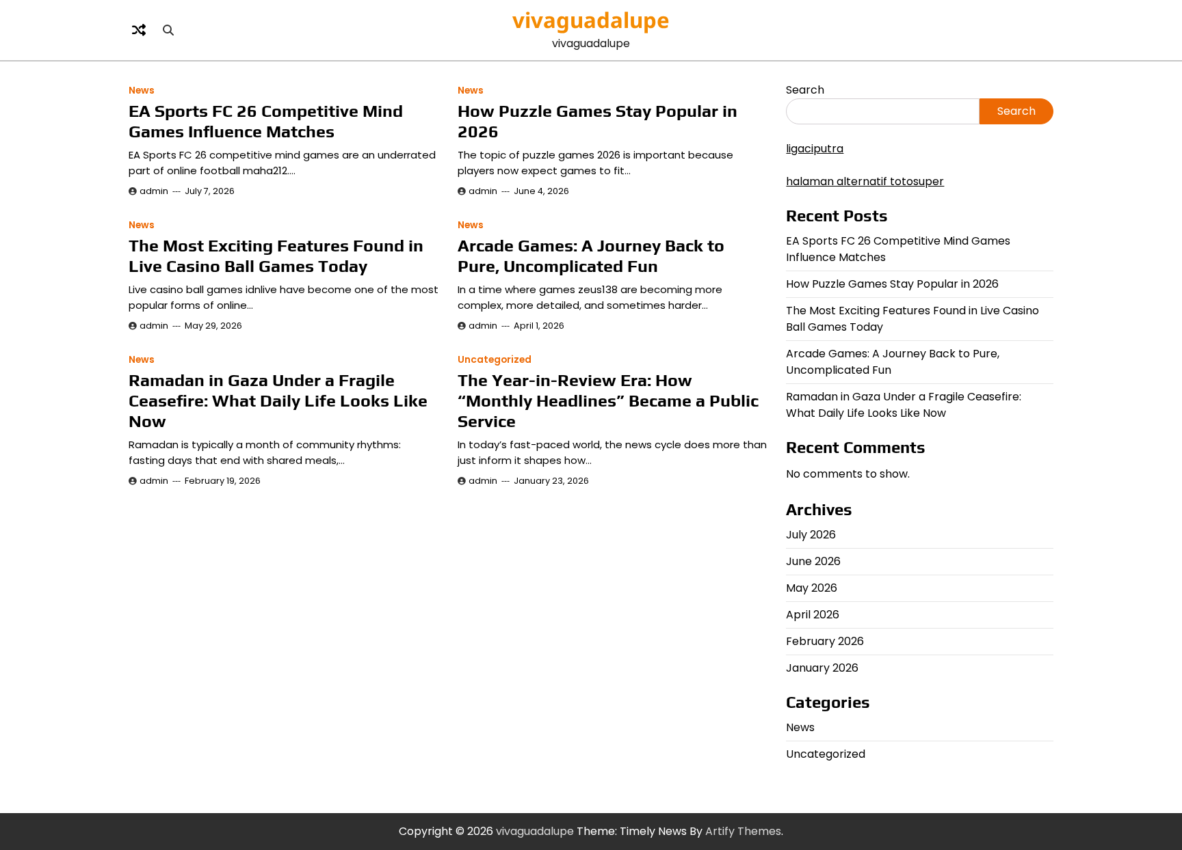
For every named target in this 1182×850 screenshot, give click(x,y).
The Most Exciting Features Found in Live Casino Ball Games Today (276, 256)
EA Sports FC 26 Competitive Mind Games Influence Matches (266, 121)
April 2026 (812, 614)
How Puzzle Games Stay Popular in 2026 (892, 284)
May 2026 (811, 588)
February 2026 (825, 641)
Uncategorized (494, 359)
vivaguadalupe (591, 19)
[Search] (168, 30)
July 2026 (811, 535)
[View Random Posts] (139, 30)
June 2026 (813, 561)
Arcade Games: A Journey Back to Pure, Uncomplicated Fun (591, 256)
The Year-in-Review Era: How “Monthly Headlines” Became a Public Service (608, 400)
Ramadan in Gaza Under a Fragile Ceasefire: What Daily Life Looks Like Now (278, 400)
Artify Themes (743, 831)
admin (154, 191)
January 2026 (822, 668)
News (142, 90)
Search (805, 90)
